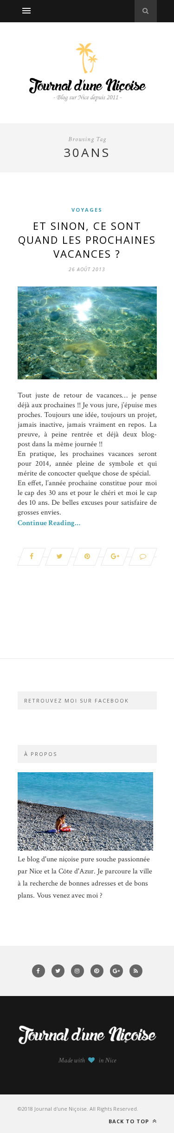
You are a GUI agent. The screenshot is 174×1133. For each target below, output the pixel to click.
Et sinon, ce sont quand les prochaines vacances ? (87, 239)
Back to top (130, 1121)
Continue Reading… (49, 523)
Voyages (87, 209)
